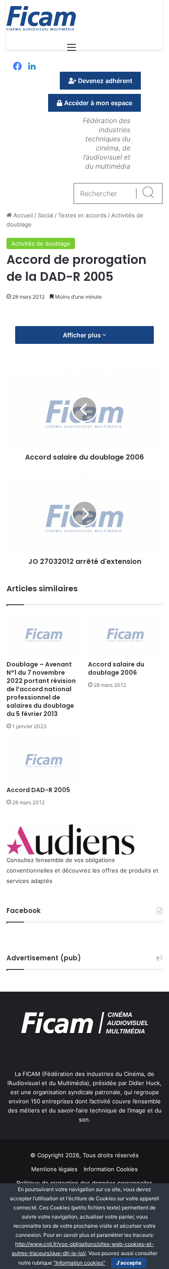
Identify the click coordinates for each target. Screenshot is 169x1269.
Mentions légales (54, 1169)
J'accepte (128, 1262)
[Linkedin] (32, 67)
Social (45, 215)
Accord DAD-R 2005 (38, 790)
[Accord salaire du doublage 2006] (125, 635)
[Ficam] (41, 18)
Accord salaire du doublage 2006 (116, 668)
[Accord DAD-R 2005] (43, 760)
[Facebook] (17, 67)
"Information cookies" (79, 1262)
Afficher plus (82, 335)
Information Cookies (111, 1169)
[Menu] (71, 50)
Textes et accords (82, 215)
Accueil (22, 215)
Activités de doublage (40, 243)
